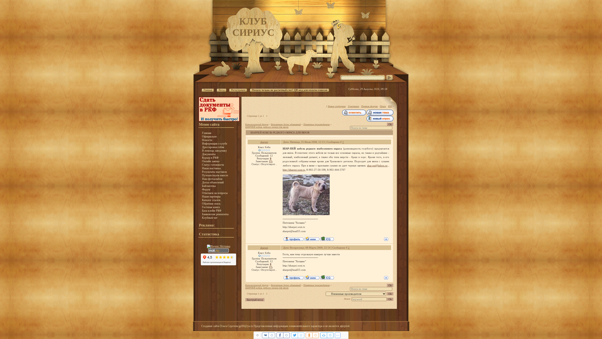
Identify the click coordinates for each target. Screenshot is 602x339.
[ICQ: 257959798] (327, 239)
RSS (390, 106)
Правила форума (369, 106)
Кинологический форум (256, 124)
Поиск (383, 106)
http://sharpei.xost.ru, (294, 169)
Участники (353, 106)
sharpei (264, 142)
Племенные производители (316, 124)
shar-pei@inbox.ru (377, 165)
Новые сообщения (337, 106)
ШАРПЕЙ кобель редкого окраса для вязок (267, 127)
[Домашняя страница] (311, 239)
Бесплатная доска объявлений (286, 124)
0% (271, 161)
